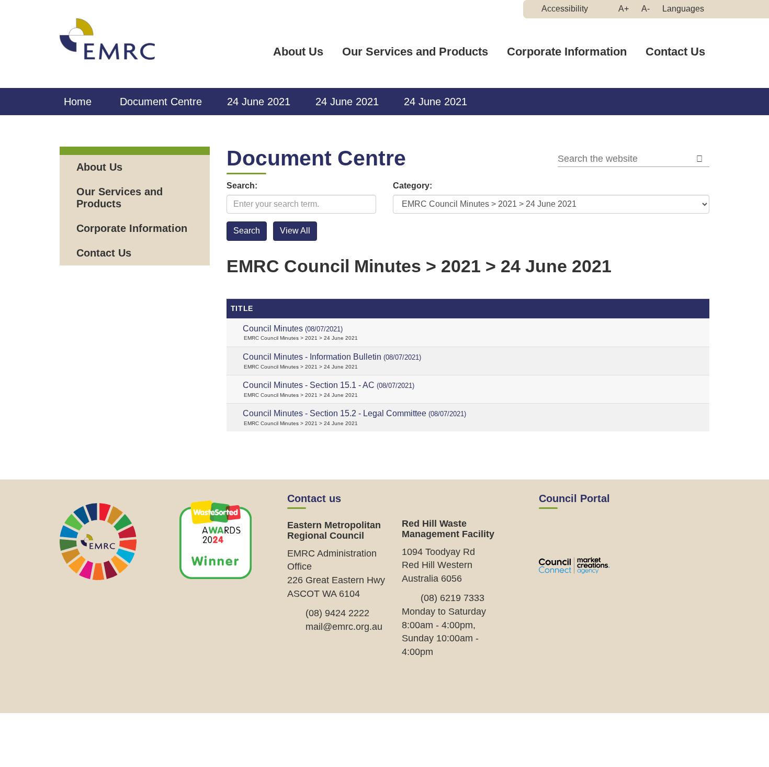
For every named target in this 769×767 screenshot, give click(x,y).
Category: (412, 185)
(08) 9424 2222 (337, 613)
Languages (683, 8)
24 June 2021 (258, 101)
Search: (242, 185)
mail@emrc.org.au (344, 626)
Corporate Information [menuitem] (131, 228)
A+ (626, 11)
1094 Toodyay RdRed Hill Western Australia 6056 (438, 565)
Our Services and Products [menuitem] (119, 197)
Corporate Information (567, 51)
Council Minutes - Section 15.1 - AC (328, 385)
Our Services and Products (415, 51)
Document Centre (161, 101)
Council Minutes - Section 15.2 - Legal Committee (354, 413)
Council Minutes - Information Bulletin (332, 356)
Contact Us (675, 51)
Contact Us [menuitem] (103, 253)
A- (648, 11)
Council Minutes (293, 328)
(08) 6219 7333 (452, 598)
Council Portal (574, 498)
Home (78, 101)
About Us (298, 51)
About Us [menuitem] (99, 167)
